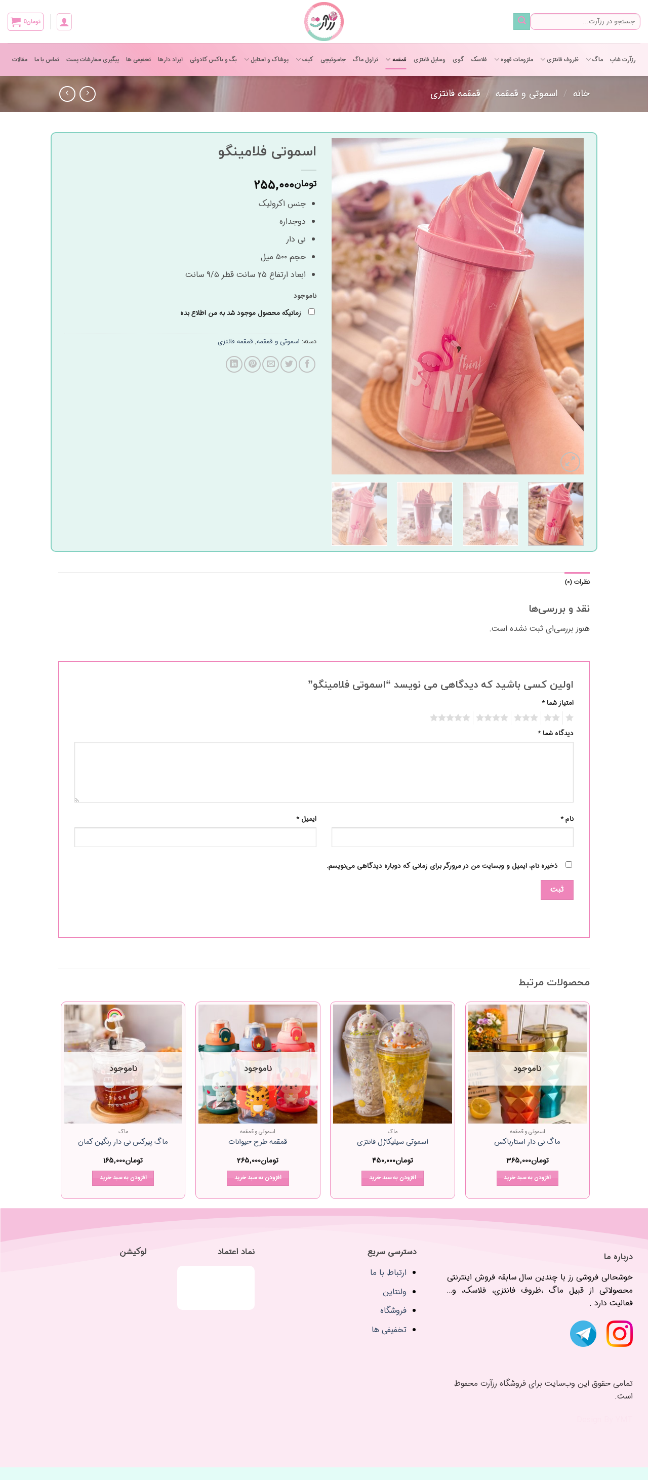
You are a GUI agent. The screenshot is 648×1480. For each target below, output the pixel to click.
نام (567, 819)
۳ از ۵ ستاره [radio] (527, 718)
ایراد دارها (170, 59)
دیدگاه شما (556, 734)
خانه (581, 94)
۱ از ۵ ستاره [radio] (570, 718)
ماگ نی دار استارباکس (527, 1142)
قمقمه (399, 59)
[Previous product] (67, 94)
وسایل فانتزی (430, 59)
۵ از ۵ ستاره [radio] (451, 718)
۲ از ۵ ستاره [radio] (553, 718)
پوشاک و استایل (270, 59)
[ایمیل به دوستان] (270, 364)
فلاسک (479, 59)
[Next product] (87, 94)
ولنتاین (395, 1292)
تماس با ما (46, 59)
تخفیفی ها (138, 59)
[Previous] (566, 306)
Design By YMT (605, 1420)
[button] (64, 21)
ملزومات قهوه (517, 59)
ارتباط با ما (388, 1272)
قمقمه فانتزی (455, 94)
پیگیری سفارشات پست (92, 59)
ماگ (597, 59)
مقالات (19, 59)
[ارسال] (522, 21)
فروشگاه (393, 1310)
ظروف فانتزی (563, 59)
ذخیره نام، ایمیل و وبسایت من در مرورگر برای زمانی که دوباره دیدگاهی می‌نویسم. (442, 866)
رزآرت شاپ (623, 59)
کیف (307, 59)
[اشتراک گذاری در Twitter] (288, 364)
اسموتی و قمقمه (527, 94)
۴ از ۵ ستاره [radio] (493, 718)
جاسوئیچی (333, 59)
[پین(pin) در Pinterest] (252, 364)
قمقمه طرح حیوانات (257, 1142)
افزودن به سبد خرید (527, 1177)
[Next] (342, 306)
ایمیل (306, 819)
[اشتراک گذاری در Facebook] (307, 364)
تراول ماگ (365, 59)
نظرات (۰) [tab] (577, 582)
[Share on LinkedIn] (234, 364)
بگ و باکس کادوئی (213, 59)
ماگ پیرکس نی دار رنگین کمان (123, 1142)
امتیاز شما (558, 703)
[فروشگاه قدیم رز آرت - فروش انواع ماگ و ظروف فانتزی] (324, 21)
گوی (458, 59)
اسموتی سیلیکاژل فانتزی (392, 1142)
